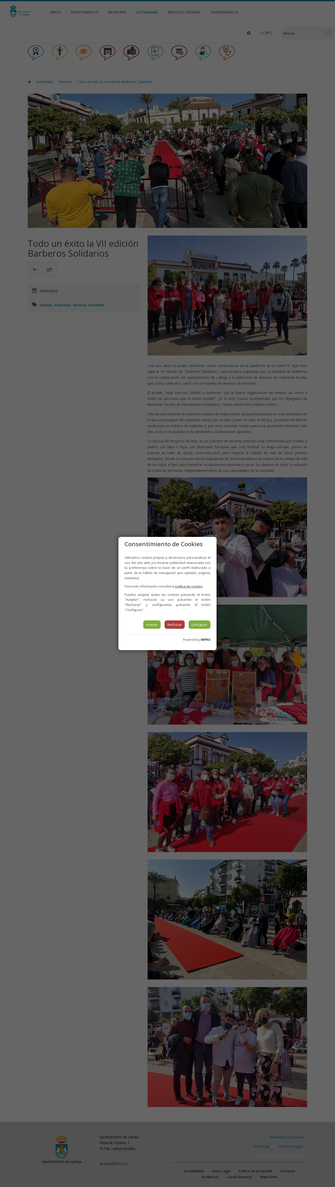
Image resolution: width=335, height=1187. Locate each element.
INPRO (205, 640)
